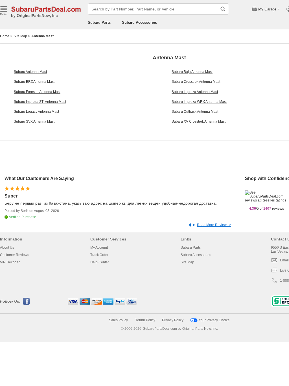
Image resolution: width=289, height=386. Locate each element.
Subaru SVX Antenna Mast (34, 121)
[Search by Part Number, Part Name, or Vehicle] (223, 9)
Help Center (99, 262)
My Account (99, 248)
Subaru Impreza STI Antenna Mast (40, 102)
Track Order (99, 255)
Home (4, 36)
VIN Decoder (10, 262)
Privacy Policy (172, 320)
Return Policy (145, 320)
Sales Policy (118, 320)
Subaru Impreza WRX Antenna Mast (199, 102)
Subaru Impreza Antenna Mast (195, 92)
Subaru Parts (99, 22)
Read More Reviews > (214, 225)
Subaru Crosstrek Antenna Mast (196, 82)
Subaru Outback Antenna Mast (195, 112)
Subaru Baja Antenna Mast (192, 72)
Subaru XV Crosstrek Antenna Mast (198, 121)
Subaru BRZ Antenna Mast (34, 82)
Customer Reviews (14, 255)
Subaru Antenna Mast (30, 72)
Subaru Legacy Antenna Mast (36, 112)
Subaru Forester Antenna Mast (37, 92)
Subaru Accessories (139, 22)
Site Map (20, 36)
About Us (7, 248)
